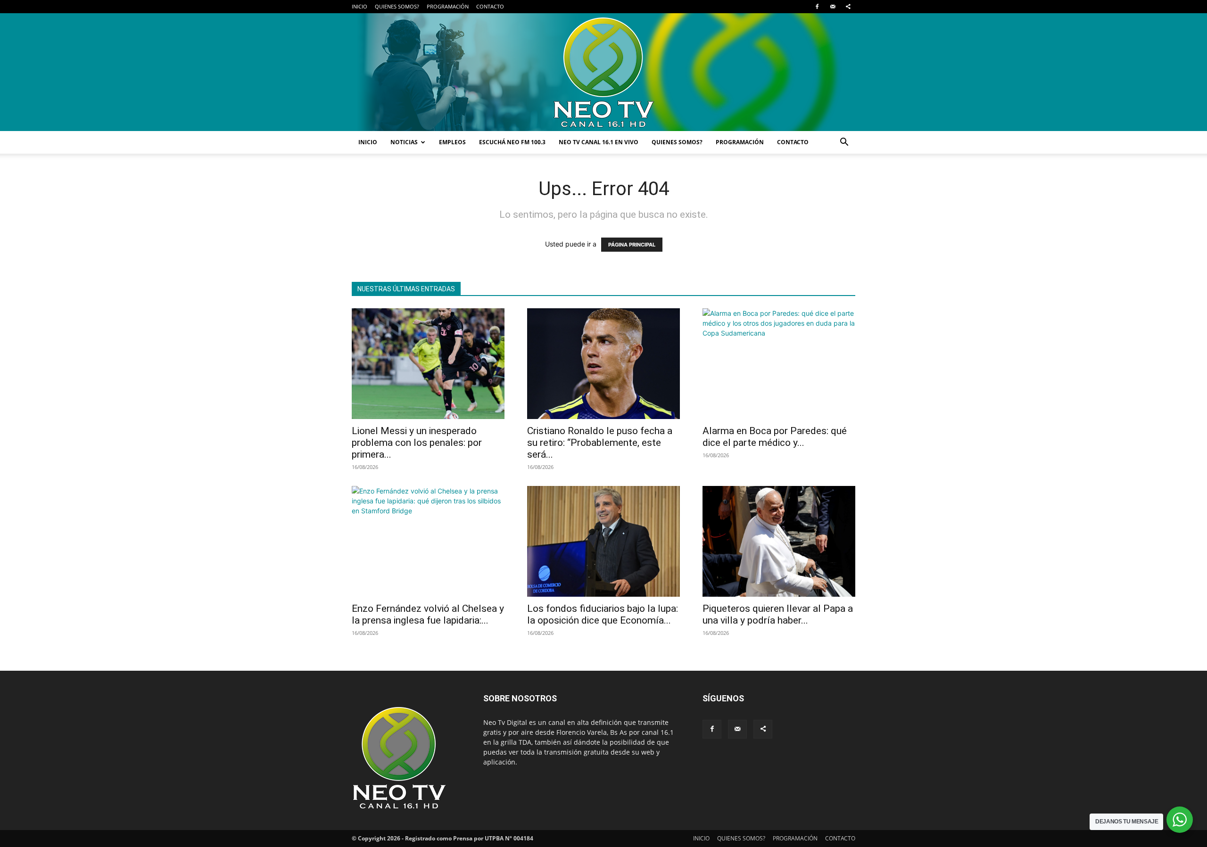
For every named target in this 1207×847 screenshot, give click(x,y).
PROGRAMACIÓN (448, 6)
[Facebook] (817, 6)
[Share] (848, 6)
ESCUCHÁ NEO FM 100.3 (512, 142)
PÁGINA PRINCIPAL (631, 244)
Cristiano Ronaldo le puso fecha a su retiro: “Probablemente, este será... (599, 442)
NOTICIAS (404, 142)
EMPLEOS (452, 142)
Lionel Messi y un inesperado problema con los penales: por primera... (417, 442)
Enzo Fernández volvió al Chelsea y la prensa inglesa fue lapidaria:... (428, 614)
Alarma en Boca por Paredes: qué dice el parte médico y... (775, 436)
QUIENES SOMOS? (397, 6)
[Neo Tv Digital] (603, 72)
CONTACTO (490, 6)
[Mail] (833, 6)
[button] (844, 143)
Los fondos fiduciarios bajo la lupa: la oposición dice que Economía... (602, 614)
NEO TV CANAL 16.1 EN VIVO (598, 142)
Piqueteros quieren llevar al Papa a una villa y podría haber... (778, 614)
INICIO (359, 6)
